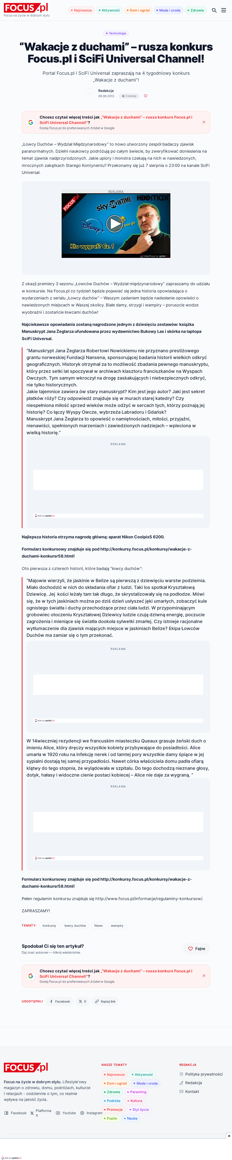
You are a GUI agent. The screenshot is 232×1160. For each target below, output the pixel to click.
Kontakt (192, 1091)
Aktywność (111, 10)
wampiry (117, 925)
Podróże (114, 1101)
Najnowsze (83, 10)
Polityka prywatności (204, 1074)
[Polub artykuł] (145, 96)
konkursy (49, 925)
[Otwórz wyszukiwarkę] (214, 10)
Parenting (138, 1092)
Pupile (112, 1118)
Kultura (136, 1101)
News (98, 925)
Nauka (132, 1118)
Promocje (115, 1109)
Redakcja (106, 90)
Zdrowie (197, 10)
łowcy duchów (75, 925)
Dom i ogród (140, 10)
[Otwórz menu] (223, 10)
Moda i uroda (170, 10)
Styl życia (141, 1109)
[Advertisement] (118, 480)
